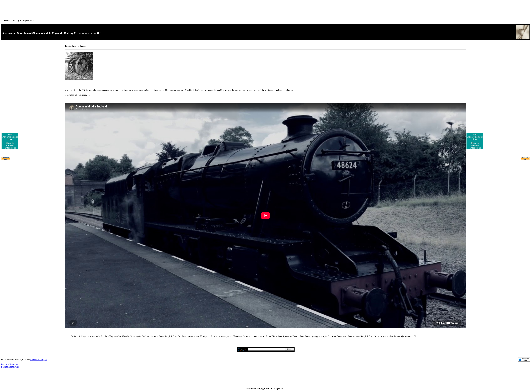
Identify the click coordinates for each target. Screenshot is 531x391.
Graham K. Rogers (38, 359)
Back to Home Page (10, 367)
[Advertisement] (265, 8)
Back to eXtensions (9, 364)
